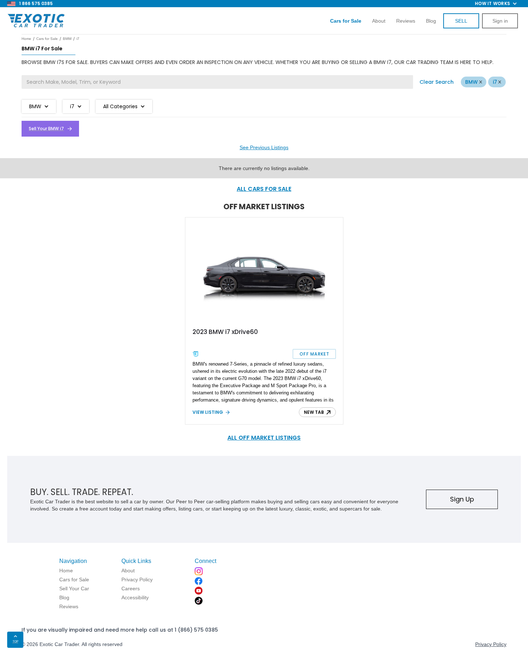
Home (26, 39)
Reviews (405, 21)
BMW (471, 82)
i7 (495, 82)
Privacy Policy (490, 644)
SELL (461, 21)
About (378, 21)
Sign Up (462, 499)
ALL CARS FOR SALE (264, 189)
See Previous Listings (264, 147)
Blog (431, 21)
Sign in (500, 21)
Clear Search (437, 82)
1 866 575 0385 (36, 3)
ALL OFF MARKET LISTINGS (264, 438)
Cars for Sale (47, 39)
